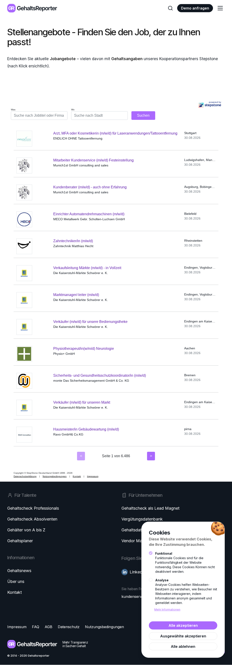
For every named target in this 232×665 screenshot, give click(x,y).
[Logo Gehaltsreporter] (32, 8)
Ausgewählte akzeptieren (183, 636)
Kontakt (14, 592)
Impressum (17, 627)
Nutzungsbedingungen (104, 627)
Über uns (15, 581)
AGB (48, 627)
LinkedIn (138, 572)
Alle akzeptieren (183, 625)
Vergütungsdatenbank (142, 519)
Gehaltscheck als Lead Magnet (150, 508)
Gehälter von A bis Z (26, 530)
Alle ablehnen (183, 646)
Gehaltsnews (19, 570)
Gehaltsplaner (20, 540)
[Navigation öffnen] (220, 8)
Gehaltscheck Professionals (33, 508)
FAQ (35, 627)
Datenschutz (69, 627)
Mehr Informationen (167, 609)
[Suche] (170, 8)
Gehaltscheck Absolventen (32, 519)
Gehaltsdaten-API (138, 530)
